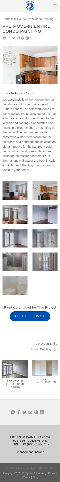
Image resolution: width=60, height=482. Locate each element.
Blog (35, 477)
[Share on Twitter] (13, 38)
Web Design (14, 467)
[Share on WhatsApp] (4, 38)
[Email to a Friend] (18, 38)
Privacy (52, 473)
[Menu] (55, 6)
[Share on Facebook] (9, 38)
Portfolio (8, 19)
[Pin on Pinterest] (22, 38)
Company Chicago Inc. (39, 467)
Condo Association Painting (35, 19)
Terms (26, 477)
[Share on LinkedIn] (27, 38)
